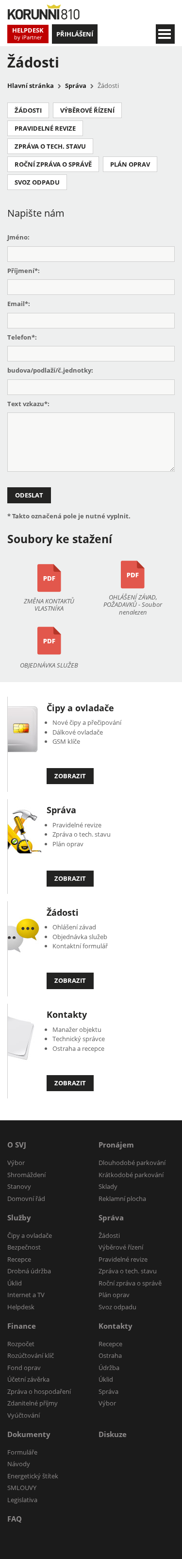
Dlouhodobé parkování (132, 1162)
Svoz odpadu (37, 182)
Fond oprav (24, 1367)
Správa (75, 85)
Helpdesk (20, 1306)
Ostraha (110, 1355)
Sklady (108, 1186)
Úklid (14, 1283)
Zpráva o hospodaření (39, 1391)
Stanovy (19, 1186)
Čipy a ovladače (80, 708)
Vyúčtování (23, 1415)
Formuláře (22, 1452)
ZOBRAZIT (70, 775)
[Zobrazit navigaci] (165, 34)
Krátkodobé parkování (131, 1174)
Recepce (19, 1259)
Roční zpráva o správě (53, 164)
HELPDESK (28, 33)
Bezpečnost (24, 1247)
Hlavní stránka (30, 85)
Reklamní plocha (122, 1198)
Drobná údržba (29, 1271)
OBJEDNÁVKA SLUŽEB (49, 665)
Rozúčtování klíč (30, 1355)
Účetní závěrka (28, 1379)
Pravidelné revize (45, 128)
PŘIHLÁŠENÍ (74, 34)
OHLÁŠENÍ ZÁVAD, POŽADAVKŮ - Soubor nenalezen (132, 605)
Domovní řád (26, 1198)
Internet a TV (26, 1294)
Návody (18, 1463)
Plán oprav (130, 164)
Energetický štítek (32, 1476)
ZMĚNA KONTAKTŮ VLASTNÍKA (49, 605)
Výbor (16, 1162)
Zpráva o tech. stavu (50, 146)
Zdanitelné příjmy (32, 1403)
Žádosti (28, 110)
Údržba (109, 1367)
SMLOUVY (21, 1487)
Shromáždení (26, 1174)
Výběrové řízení (87, 110)
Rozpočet (20, 1343)
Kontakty (67, 1014)
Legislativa (22, 1499)
